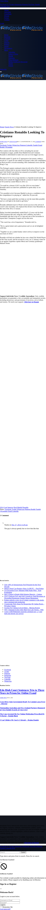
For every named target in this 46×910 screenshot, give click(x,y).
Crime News (3, 697)
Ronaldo (25, 507)
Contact (7, 20)
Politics (6, 44)
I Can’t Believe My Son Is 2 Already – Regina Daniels (19, 720)
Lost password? (5, 909)
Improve (10, 507)
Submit (23, 852)
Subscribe (3, 69)
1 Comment (38, 141)
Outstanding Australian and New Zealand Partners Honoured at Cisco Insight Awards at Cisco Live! (22, 709)
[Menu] (1, 71)
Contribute (7, 14)
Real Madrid (18, 507)
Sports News (3, 141)
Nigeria (6, 42)
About (6, 10)
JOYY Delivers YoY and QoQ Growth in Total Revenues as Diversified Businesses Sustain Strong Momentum (24, 597)
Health (11, 56)
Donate (6, 16)
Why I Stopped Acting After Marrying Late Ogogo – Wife (24, 610)
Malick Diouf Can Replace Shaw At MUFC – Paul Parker (24, 588)
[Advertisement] (23, 103)
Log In (3, 905)
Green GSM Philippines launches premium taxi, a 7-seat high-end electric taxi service (23, 613)
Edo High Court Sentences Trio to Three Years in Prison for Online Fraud (22, 691)
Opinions (12, 58)
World (11, 64)
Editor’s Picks (13, 54)
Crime (6, 41)
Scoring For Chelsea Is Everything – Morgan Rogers (22, 608)
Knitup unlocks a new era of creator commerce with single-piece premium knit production (24, 601)
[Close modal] (1, 862)
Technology (8, 48)
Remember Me (8, 907)
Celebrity (7, 39)
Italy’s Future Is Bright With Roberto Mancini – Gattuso (23, 594)
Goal (5, 507)
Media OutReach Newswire (18, 62)
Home (6, 35)
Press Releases (13, 60)
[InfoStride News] (21, 31)
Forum (6, 18)
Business (7, 37)
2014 (1, 507)
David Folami (13, 141)
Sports (6, 46)
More (6, 50)
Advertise (7, 12)
